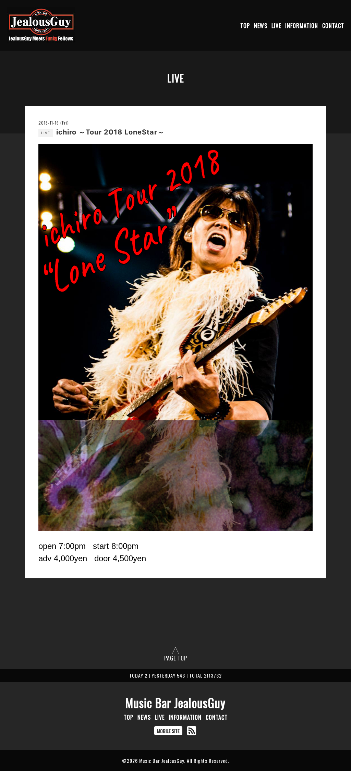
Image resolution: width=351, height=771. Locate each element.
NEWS (260, 26)
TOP (245, 26)
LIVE (276, 26)
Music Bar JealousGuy (175, 702)
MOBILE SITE (168, 730)
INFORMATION (301, 26)
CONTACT (333, 26)
